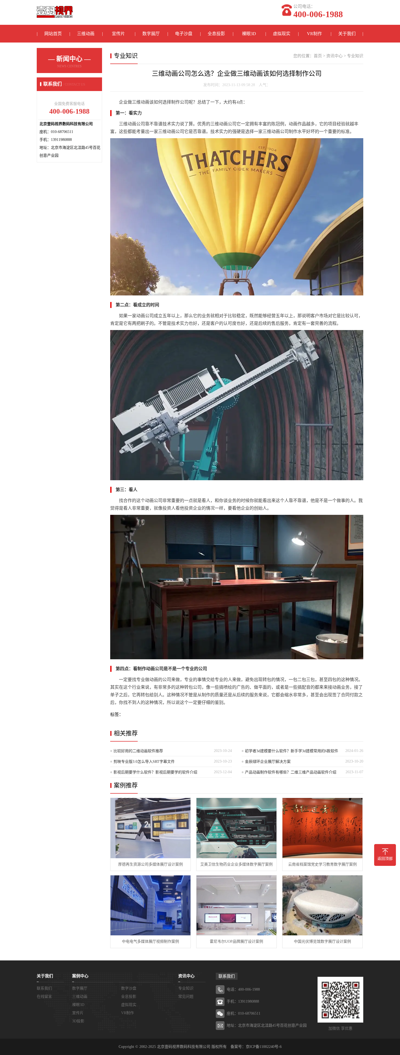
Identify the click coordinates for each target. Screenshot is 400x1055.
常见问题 (185, 996)
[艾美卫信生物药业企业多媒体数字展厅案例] (236, 828)
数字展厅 (151, 33)
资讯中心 (334, 56)
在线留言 (44, 996)
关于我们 (347, 33)
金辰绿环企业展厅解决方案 (268, 762)
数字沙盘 (128, 988)
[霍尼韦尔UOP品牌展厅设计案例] (236, 905)
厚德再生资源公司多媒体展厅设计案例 (150, 864)
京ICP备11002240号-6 (264, 1047)
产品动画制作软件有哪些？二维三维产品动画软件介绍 (290, 772)
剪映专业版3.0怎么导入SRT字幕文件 (144, 762)
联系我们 (44, 988)
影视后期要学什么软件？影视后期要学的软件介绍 (155, 772)
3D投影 (78, 1021)
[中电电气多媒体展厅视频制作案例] (150, 905)
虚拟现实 (281, 33)
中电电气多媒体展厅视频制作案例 (150, 941)
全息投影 (216, 33)
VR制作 (314, 33)
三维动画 (85, 33)
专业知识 (355, 56)
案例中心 (80, 976)
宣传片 (118, 33)
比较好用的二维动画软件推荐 (138, 751)
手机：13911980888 (243, 1001)
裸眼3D (249, 33)
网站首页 (53, 33)
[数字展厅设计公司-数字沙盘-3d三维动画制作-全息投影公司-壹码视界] (55, 9)
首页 (318, 56)
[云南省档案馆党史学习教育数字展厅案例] (322, 828)
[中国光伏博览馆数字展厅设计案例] (322, 905)
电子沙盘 (183, 33)
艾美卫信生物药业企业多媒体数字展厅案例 (236, 864)
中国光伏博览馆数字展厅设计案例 (322, 941)
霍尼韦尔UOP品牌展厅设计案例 (236, 941)
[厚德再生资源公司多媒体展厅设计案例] (150, 828)
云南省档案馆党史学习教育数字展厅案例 (322, 864)
